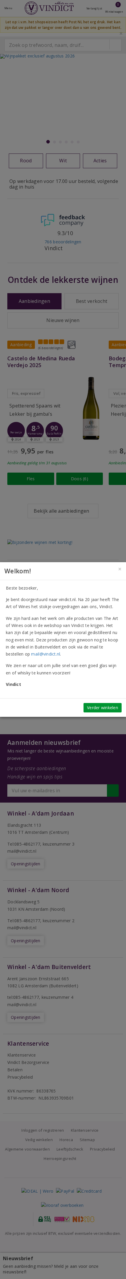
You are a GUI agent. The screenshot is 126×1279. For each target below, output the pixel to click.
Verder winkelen (102, 707)
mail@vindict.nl (45, 654)
